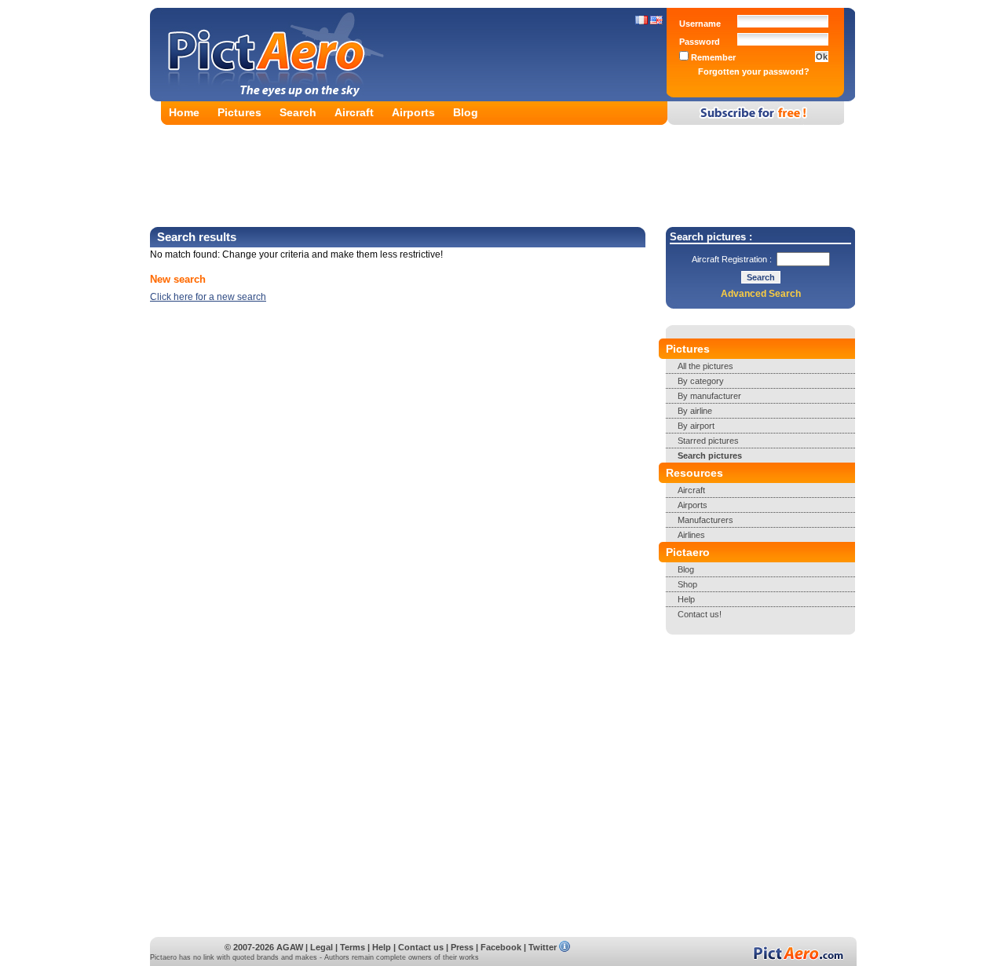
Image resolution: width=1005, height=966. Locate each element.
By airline (695, 410)
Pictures (239, 112)
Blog (465, 112)
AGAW (289, 947)
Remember (712, 57)
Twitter (542, 947)
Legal (321, 947)
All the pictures (705, 366)
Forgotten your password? (753, 71)
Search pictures (710, 455)
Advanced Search (761, 293)
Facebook (501, 947)
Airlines (691, 535)
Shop (687, 584)
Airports (413, 112)
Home (184, 112)
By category (701, 381)
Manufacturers (705, 520)
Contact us (421, 947)
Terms (352, 947)
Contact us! (700, 614)
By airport (696, 425)
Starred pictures (708, 440)
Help (686, 599)
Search (298, 112)
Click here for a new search (208, 296)
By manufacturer (709, 396)
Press (462, 947)
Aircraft (354, 112)
